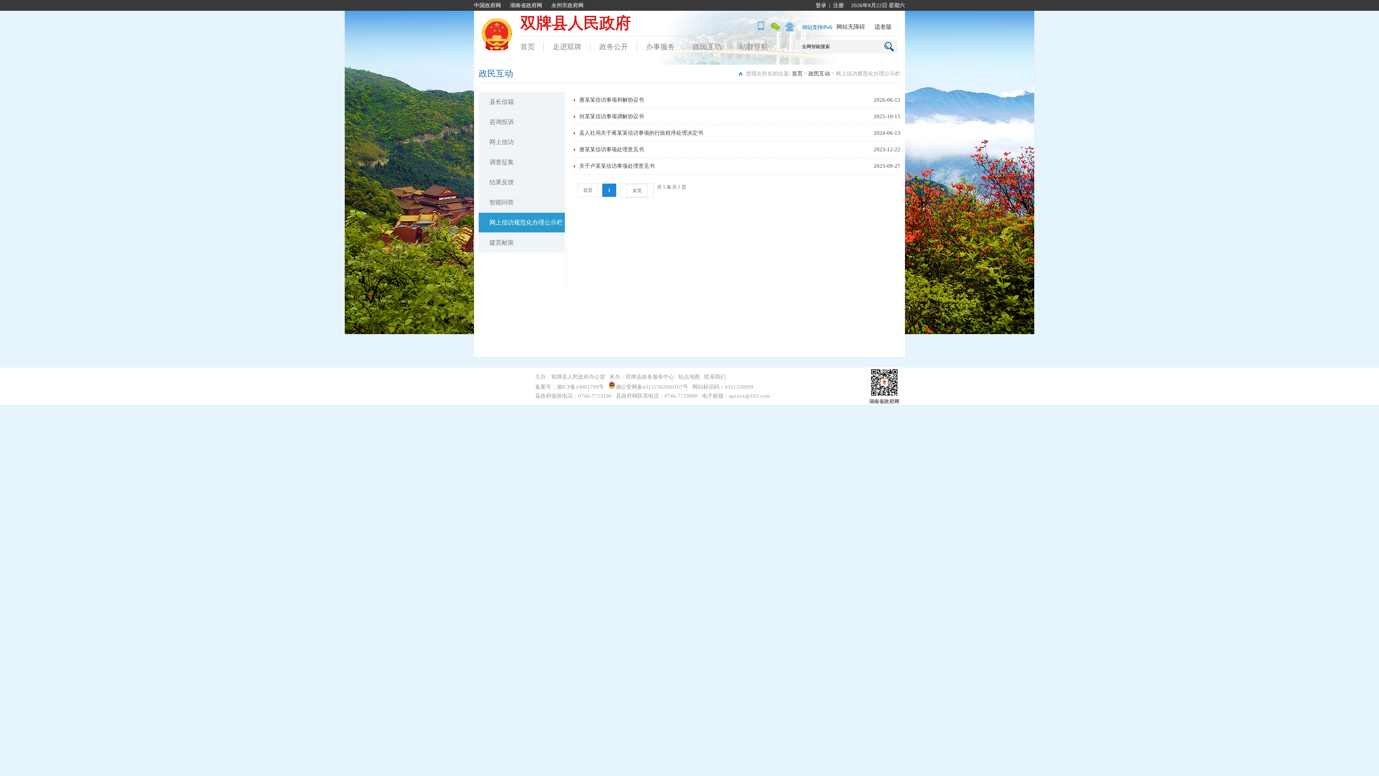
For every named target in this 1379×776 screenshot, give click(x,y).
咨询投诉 (501, 122)
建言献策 (501, 242)
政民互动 (707, 47)
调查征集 (501, 162)
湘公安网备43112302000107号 (653, 387)
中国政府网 (487, 5)
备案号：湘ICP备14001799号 (569, 387)
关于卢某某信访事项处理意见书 (617, 166)
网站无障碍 (850, 27)
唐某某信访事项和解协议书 (611, 100)
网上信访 (501, 142)
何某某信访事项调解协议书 (611, 116)
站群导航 (753, 47)
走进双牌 (567, 47)
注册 (838, 5)
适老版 (883, 27)
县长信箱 (501, 101)
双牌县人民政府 (575, 23)
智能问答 (501, 202)
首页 (527, 47)
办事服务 (660, 47)
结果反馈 (501, 182)
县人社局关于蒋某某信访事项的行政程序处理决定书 (641, 133)
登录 (821, 5)
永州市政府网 (567, 5)
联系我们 (715, 377)
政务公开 (613, 47)
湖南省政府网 (526, 5)
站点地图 (689, 377)
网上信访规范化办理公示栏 (526, 222)
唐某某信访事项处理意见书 (611, 149)
